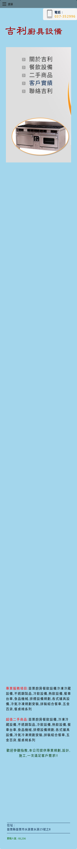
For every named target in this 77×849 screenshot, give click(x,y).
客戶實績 (41, 83)
